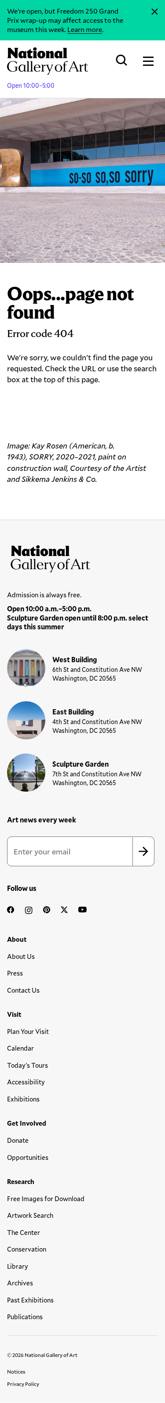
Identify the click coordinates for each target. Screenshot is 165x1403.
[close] (154, 12)
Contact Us (23, 990)
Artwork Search (30, 1215)
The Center (23, 1232)
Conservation (26, 1249)
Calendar (20, 1048)
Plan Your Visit (28, 1031)
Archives (20, 1282)
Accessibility (26, 1081)
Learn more (84, 29)
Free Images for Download (45, 1198)
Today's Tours (27, 1065)
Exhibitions (23, 1098)
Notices (16, 1371)
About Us (21, 956)
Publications (25, 1316)
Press (15, 973)
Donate (18, 1140)
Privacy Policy (23, 1383)
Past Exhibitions (30, 1299)
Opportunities (27, 1157)
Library (17, 1266)
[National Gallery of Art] (82, 557)
